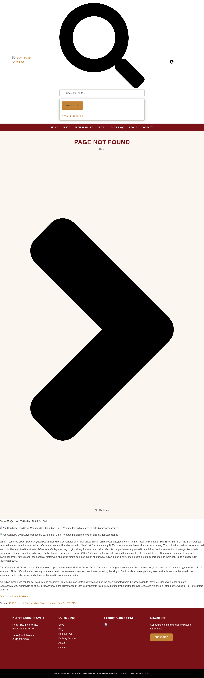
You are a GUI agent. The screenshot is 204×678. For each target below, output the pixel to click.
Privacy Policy (102, 673)
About (61, 643)
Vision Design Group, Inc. (139, 673)
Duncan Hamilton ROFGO (14, 596)
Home (102, 149)
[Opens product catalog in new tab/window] (119, 642)
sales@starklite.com (23, 635)
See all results (72, 116)
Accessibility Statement (118, 673)
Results (72, 105)
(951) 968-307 (19, 639)
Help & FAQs (65, 634)
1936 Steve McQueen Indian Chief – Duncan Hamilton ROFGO (42, 603)
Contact (62, 647)
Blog (60, 629)
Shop (61, 624)
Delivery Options (67, 638)
